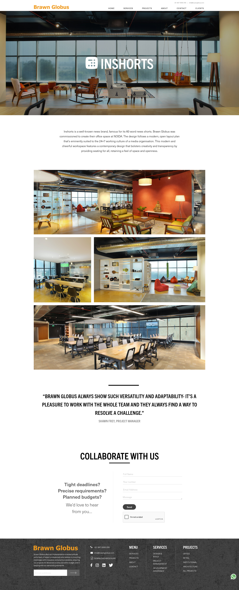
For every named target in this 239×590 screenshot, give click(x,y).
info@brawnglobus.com (196, 3)
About (164, 8)
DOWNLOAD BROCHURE (105, 558)
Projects (147, 8)
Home (111, 8)
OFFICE (186, 553)
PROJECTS (133, 557)
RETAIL (186, 557)
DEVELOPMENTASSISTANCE (160, 569)
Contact (181, 8)
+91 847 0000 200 (180, 3)
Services (128, 8)
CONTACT (133, 566)
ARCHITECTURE (190, 566)
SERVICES (133, 553)
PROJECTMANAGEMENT (160, 562)
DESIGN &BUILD (157, 555)
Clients (199, 8)
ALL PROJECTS (189, 570)
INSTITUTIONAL (190, 562)
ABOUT (132, 562)
